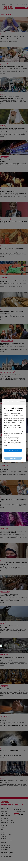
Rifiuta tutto (13, 458)
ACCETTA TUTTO (13, 450)
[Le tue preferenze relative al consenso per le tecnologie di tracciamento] (1, 646)
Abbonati (22, 401)
